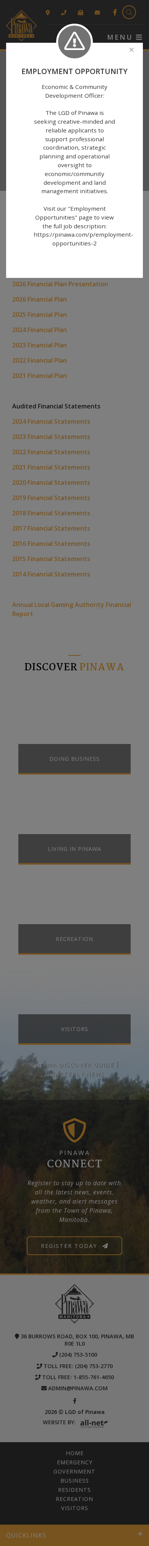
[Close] (131, 50)
